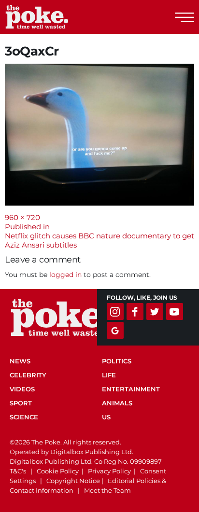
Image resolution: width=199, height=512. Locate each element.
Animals (117, 403)
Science (24, 417)
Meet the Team (107, 490)
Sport (21, 403)
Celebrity (28, 375)
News (20, 361)
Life (109, 375)
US (106, 417)
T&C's (18, 471)
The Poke (60, 17)
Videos (22, 389)
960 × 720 (22, 217)
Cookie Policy (58, 471)
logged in (65, 274)
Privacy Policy (109, 471)
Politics (116, 361)
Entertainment (131, 389)
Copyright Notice (73, 480)
